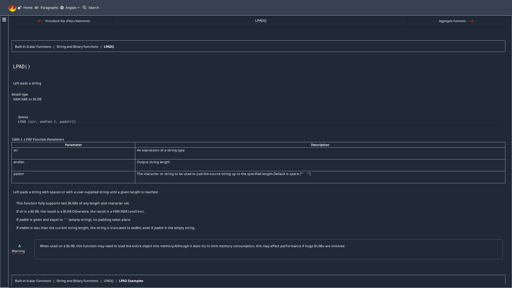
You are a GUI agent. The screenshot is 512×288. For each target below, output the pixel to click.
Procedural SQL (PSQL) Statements (67, 21)
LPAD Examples (131, 281)
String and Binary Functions (77, 46)
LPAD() (109, 46)
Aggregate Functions (452, 21)
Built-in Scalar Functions (33, 46)
